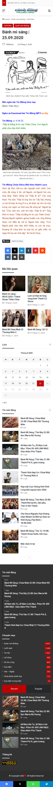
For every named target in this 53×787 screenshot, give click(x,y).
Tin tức (7, 653)
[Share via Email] (15, 257)
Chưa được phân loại (13, 676)
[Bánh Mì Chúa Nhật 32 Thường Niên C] (13, 318)
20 (26, 383)
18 (13, 383)
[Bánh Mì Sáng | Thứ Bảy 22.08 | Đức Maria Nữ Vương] (10, 436)
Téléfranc (10, 44)
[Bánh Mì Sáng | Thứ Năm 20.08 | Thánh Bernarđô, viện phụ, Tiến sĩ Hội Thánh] (10, 503)
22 (40, 383)
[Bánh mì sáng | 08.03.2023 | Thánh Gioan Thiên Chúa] (13, 283)
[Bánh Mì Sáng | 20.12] (39, 318)
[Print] (22, 257)
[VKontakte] (8, 257)
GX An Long (9, 662)
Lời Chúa (7, 657)
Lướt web (8, 648)
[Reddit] (42, 251)
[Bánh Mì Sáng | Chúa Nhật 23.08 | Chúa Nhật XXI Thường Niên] (10, 422)
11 (13, 377)
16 (47, 377)
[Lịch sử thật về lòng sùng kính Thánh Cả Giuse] (39, 284)
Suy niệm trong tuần (12, 681)
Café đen (30, 19)
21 (33, 383)
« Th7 (4, 403)
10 (6, 377)
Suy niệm (8, 667)
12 (20, 377)
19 (20, 383)
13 (26, 377)
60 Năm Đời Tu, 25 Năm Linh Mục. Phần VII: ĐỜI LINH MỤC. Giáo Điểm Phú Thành (35, 448)
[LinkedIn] (22, 251)
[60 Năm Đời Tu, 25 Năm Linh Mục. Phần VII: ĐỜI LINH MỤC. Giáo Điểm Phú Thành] (10, 449)
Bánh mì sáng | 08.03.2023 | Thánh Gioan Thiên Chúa (11, 297)
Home (7, 19)
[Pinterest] (35, 251)
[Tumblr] (29, 251)
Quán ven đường (18, 19)
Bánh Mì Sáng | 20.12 (38, 329)
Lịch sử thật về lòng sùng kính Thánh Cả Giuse (37, 299)
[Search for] (49, 11)
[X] (15, 251)
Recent (14, 688)
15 (40, 377)
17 (6, 383)
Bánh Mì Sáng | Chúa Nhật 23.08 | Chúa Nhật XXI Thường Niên (35, 421)
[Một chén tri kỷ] (10, 547)
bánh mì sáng (17, 241)
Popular (38, 688)
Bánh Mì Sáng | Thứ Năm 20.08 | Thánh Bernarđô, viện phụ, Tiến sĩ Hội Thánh (36, 503)
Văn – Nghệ (9, 671)
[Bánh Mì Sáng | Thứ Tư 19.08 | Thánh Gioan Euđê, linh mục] (10, 534)
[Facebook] (8, 251)
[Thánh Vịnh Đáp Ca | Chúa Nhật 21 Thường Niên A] (10, 477)
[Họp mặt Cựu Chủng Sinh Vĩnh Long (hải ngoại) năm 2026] (10, 490)
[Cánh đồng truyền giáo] (26, 10)
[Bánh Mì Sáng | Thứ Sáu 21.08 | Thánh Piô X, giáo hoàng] (10, 463)
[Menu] (3, 11)
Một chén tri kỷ (28, 544)
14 (33, 377)
